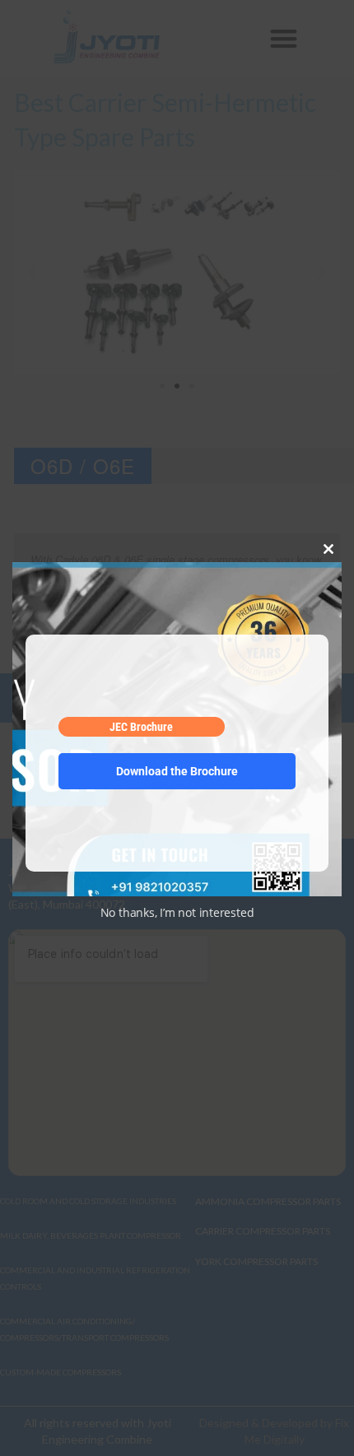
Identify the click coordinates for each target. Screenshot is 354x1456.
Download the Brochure (177, 771)
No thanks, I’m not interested (177, 912)
